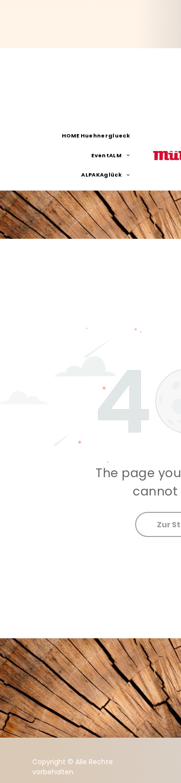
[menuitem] (99, 136)
